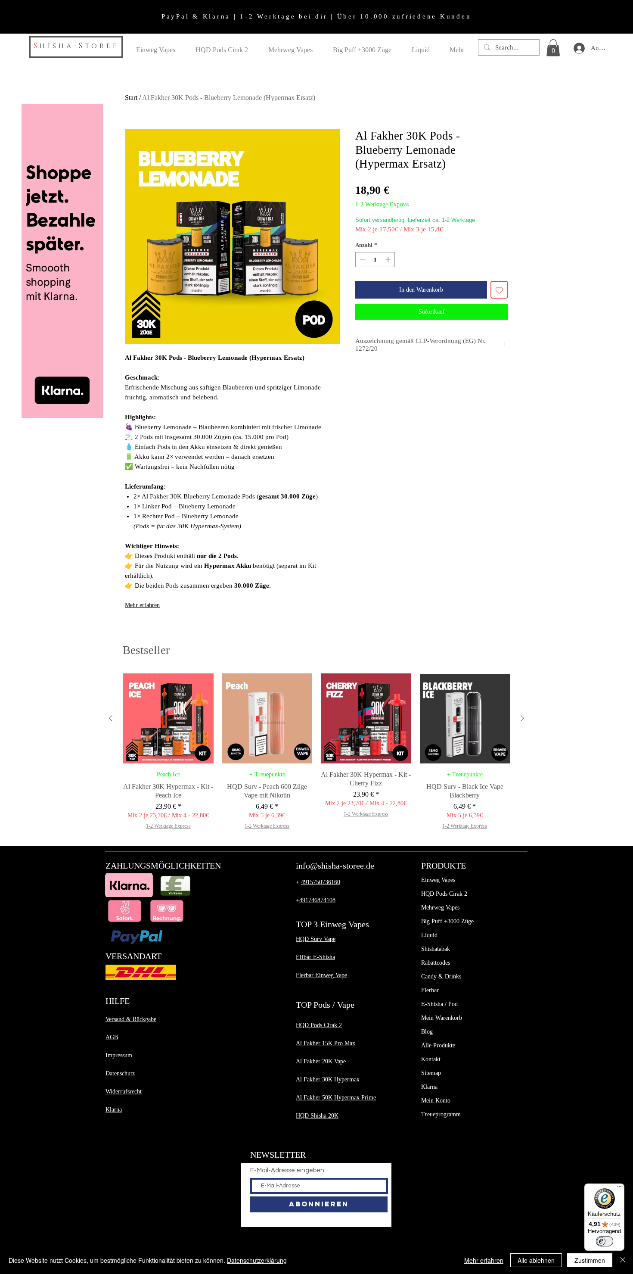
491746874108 (317, 900)
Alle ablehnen (536, 1260)
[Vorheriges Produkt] (111, 718)
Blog (427, 1031)
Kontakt (431, 1059)
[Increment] (389, 259)
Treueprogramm (441, 1114)
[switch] (604, 1241)
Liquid (429, 935)
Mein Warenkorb (441, 1018)
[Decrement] (362, 259)
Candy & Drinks (441, 976)
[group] (317, 751)
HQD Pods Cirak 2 (444, 894)
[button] (553, 47)
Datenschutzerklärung (257, 1260)
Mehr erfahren (142, 605)
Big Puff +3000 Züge (447, 921)
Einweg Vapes (438, 880)
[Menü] (619, 1189)
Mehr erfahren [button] (483, 1260)
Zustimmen (589, 1260)
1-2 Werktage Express (382, 204)
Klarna (429, 1087)
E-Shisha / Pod (439, 1004)
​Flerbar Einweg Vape (321, 975)
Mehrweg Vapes (440, 907)
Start (131, 97)
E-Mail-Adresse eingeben (287, 1170)
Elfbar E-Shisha (315, 957)
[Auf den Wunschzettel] (499, 290)
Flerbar (430, 990)
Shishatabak (435, 949)
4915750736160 (320, 882)
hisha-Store (76, 46)
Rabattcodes (435, 962)
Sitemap (431, 1073)
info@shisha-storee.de (335, 865)
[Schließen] (622, 1260)
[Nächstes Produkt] (522, 718)
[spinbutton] (375, 259)
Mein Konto (435, 1100)
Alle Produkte (438, 1045)
